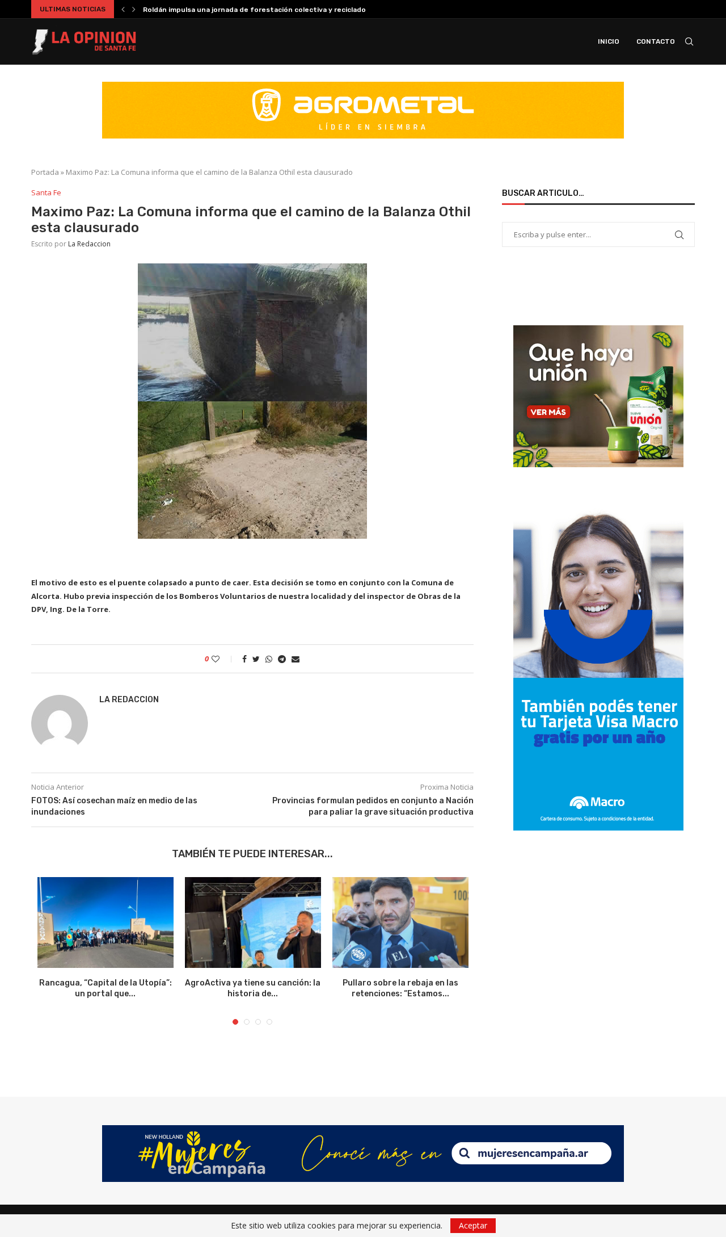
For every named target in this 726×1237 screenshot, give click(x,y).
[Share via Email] (295, 658)
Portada (45, 172)
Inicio (608, 41)
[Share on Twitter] (256, 658)
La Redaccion (89, 244)
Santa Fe (46, 193)
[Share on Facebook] (244, 658)
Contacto (655, 41)
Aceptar (473, 1225)
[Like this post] (223, 658)
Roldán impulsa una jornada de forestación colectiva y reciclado (254, 10)
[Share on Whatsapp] (268, 658)
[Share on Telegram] (282, 658)
